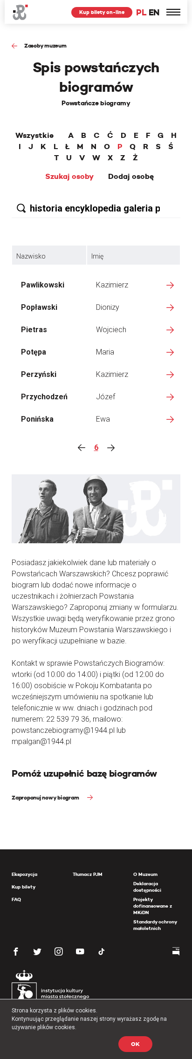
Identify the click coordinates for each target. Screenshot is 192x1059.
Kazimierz (112, 284)
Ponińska (37, 419)
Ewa (103, 419)
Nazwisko (31, 256)
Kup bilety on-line (101, 12)
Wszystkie (34, 135)
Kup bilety (23, 887)
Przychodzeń (44, 396)
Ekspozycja (24, 874)
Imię (97, 256)
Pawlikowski (42, 284)
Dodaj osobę (131, 176)
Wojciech (111, 329)
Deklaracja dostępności (147, 887)
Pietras (34, 329)
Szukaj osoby (69, 176)
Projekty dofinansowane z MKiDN (152, 906)
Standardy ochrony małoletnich (155, 925)
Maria (105, 352)
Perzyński (38, 374)
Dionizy (107, 307)
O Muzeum (145, 874)
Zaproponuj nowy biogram (46, 797)
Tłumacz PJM (88, 874)
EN (154, 12)
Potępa (33, 352)
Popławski (39, 307)
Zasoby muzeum (45, 45)
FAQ (16, 899)
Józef (105, 396)
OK (135, 1043)
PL (141, 12)
